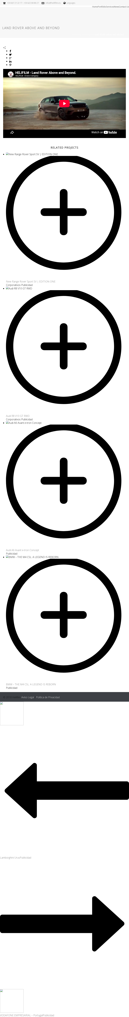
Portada (76, 35)
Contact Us (124, 6)
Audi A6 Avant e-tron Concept (22, 550)
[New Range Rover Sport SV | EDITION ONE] (67, 278)
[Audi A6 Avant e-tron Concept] (67, 546)
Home (95, 6)
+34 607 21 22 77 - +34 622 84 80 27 (23, 2)
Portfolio (102, 6)
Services (110, 6)
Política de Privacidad (48, 697)
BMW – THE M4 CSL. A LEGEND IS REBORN (31, 684)
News (116, 6)
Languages (70, 3)
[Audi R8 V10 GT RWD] (67, 412)
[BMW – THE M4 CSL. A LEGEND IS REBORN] (67, 681)
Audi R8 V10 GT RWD (18, 416)
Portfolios (87, 35)
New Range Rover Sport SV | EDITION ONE (30, 281)
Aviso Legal (27, 697)
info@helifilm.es (53, 2)
